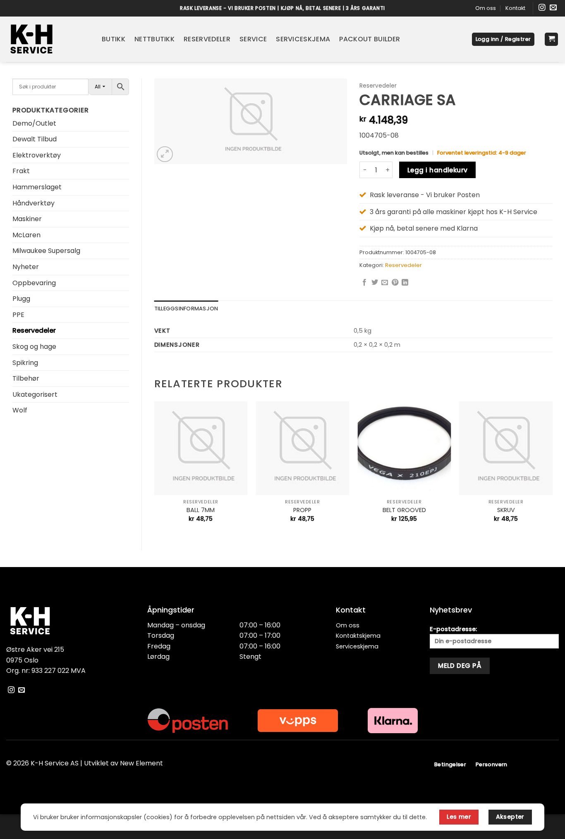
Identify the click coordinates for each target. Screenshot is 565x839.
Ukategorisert (34, 394)
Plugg (21, 298)
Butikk (113, 39)
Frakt (21, 171)
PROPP (302, 510)
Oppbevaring (34, 283)
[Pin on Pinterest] (395, 282)
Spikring (25, 362)
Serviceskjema (303, 39)
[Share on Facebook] (364, 282)
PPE (18, 314)
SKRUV (506, 510)
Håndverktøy (33, 203)
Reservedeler (207, 39)
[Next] (552, 468)
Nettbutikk (154, 39)
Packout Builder (369, 39)
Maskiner (27, 219)
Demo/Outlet (34, 123)
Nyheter (25, 267)
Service (253, 39)
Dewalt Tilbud (34, 139)
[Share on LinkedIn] (405, 282)
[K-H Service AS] (47, 39)
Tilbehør (25, 378)
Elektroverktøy (36, 155)
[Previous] (154, 468)
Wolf (19, 410)
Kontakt (515, 8)
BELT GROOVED (404, 510)
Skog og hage (34, 346)
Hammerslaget (37, 187)
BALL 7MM (201, 510)
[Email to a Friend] (384, 282)
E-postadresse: (453, 629)
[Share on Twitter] (374, 282)
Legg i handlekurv (437, 170)
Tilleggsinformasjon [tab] (186, 308)
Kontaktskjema (358, 636)
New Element (141, 763)
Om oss (485, 8)
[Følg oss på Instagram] (542, 8)
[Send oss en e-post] (553, 8)
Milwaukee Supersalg (46, 250)
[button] (503, 39)
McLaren (26, 235)
